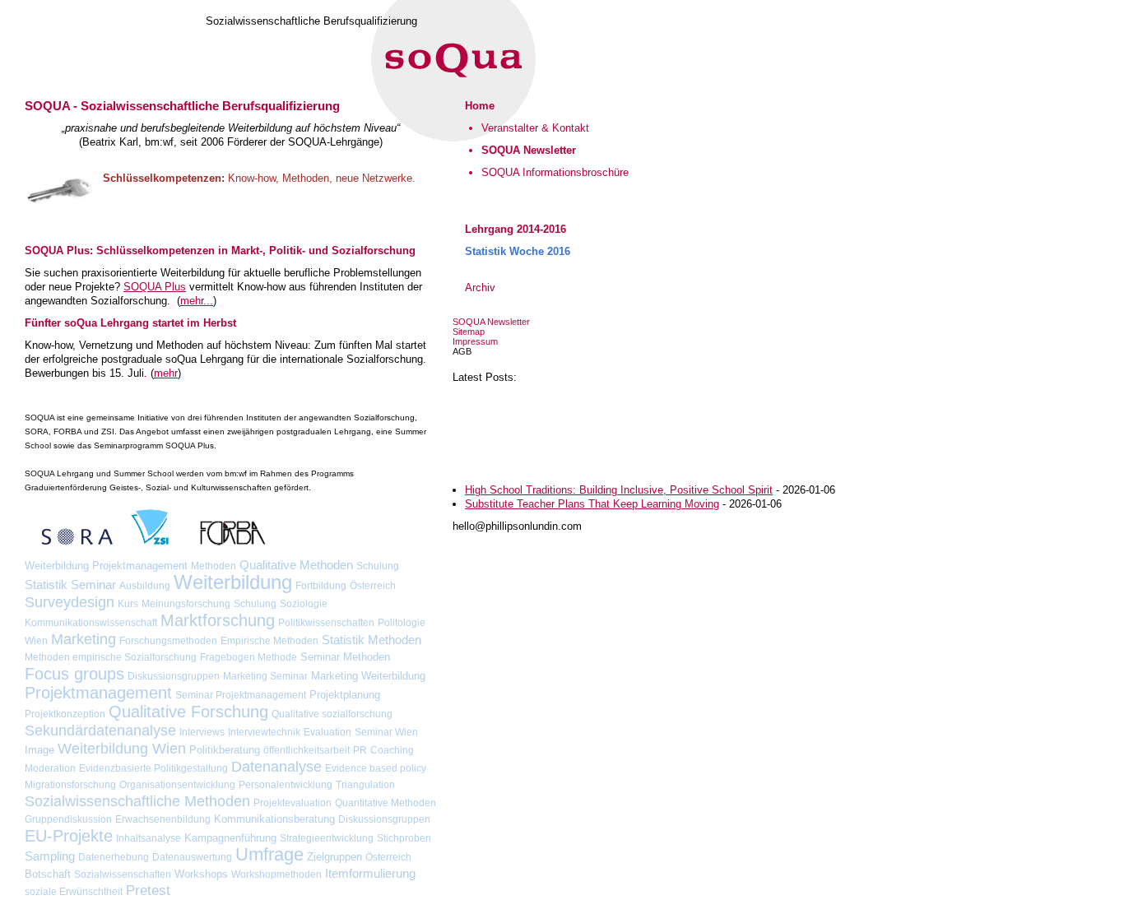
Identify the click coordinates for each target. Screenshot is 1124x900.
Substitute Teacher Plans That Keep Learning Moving (592, 504)
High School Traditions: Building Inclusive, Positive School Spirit (619, 490)
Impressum (475, 341)
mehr (166, 373)
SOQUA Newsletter (491, 322)
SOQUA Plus (154, 287)
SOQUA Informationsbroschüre (555, 172)
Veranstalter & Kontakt (535, 128)
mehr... (196, 301)
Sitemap (469, 331)
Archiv (480, 287)
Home (480, 106)
